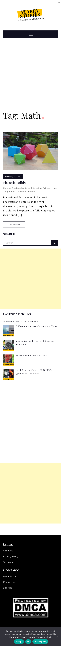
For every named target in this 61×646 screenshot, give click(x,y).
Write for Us (9, 576)
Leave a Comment (26, 191)
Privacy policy (40, 641)
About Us (8, 550)
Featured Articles (21, 188)
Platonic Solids (14, 183)
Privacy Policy (10, 556)
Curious (7, 188)
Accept (19, 641)
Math (54, 188)
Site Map (8, 587)
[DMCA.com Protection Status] (30, 607)
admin (11, 191)
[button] (59, 2)
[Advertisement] (30, 74)
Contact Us (9, 582)
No (28, 641)
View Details (14, 224)
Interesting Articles (41, 188)
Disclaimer (9, 562)
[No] (57, 636)
